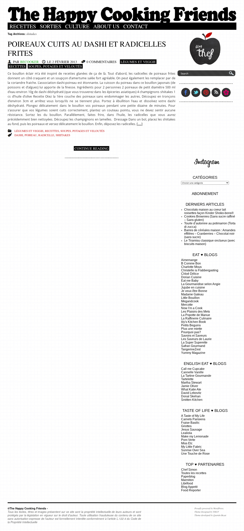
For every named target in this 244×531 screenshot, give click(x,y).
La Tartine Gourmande (196, 375)
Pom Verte (188, 439)
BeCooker (29, 61)
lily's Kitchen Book (193, 321)
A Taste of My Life (193, 415)
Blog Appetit (189, 486)
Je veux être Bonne (194, 291)
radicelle (46, 135)
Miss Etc (187, 443)
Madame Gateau (192, 294)
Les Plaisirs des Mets (195, 311)
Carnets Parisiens (193, 419)
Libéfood (187, 483)
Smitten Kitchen (191, 399)
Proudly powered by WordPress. (209, 508)
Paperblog (188, 476)
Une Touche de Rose (195, 453)
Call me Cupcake (193, 368)
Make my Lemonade (195, 436)
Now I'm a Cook (191, 308)
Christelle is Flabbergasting (199, 270)
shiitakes (63, 135)
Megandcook (190, 301)
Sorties (50, 26)
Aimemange (189, 260)
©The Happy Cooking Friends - (28, 508)
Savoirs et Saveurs (194, 335)
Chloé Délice (190, 273)
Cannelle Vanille (192, 372)
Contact (135, 26)
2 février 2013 (64, 61)
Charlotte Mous (191, 266)
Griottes (186, 426)
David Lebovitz (191, 392)
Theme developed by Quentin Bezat (210, 515)
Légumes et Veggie (138, 61)
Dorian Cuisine (191, 277)
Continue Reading (91, 148)
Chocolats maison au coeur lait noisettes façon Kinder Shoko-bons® (209, 211)
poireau (31, 135)
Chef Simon (189, 469)
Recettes (23, 26)
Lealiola (186, 433)
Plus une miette (191, 328)
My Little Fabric (191, 446)
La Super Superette (194, 342)
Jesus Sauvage (191, 429)
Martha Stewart (191, 382)
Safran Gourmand (193, 346)
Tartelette (187, 379)
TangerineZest (191, 349)
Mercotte (187, 304)
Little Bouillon (190, 297)
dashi (18, 135)
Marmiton (187, 480)
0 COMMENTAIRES (101, 61)
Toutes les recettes (193, 473)
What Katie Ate (191, 389)
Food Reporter (191, 490)
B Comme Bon (191, 263)
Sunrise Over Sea (193, 450)
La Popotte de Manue (195, 315)
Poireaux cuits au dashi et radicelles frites (87, 48)
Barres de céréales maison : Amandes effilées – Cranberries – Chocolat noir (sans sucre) (209, 234)
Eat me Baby (189, 280)
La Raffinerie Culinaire (196, 318)
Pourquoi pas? (191, 332)
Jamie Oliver (189, 386)
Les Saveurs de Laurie (196, 339)
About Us (106, 26)
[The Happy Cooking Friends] (122, 21)
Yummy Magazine (193, 352)
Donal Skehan (191, 396)
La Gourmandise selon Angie (200, 284)
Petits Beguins (191, 325)
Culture (77, 26)
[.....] (139, 124)
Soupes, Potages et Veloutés (55, 66)
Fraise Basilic (190, 422)
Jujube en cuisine (193, 287)
